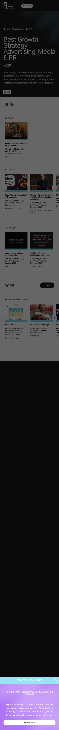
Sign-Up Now (29, 723)
